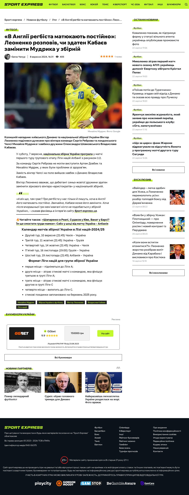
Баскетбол (68, 4)
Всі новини (158, 169)
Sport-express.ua (85, 210)
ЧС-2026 (135, 4)
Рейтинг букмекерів (129, 437)
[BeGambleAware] (121, 483)
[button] (186, 4)
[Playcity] (43, 483)
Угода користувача (163, 437)
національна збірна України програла (68, 154)
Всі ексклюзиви (158, 272)
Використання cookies (164, 434)
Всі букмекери (63, 357)
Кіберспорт (120, 4)
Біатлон (98, 444)
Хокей (94, 4)
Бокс (83, 4)
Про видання (160, 427)
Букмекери (174, 4)
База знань (124, 448)
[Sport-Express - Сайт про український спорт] (22, 4)
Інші (160, 4)
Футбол (53, 4)
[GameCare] (147, 483)
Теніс (105, 4)
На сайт (105, 333)
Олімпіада (124, 427)
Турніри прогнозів (128, 451)
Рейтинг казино (127, 441)
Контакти (158, 451)
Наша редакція (160, 448)
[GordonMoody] (65, 483)
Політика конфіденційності (167, 431)
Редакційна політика (163, 441)
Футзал (148, 4)
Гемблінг (123, 444)
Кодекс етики (160, 444)
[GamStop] (91, 483)
